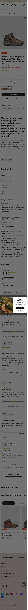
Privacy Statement (21, 310)
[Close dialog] (26, 297)
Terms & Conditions (18, 310)
